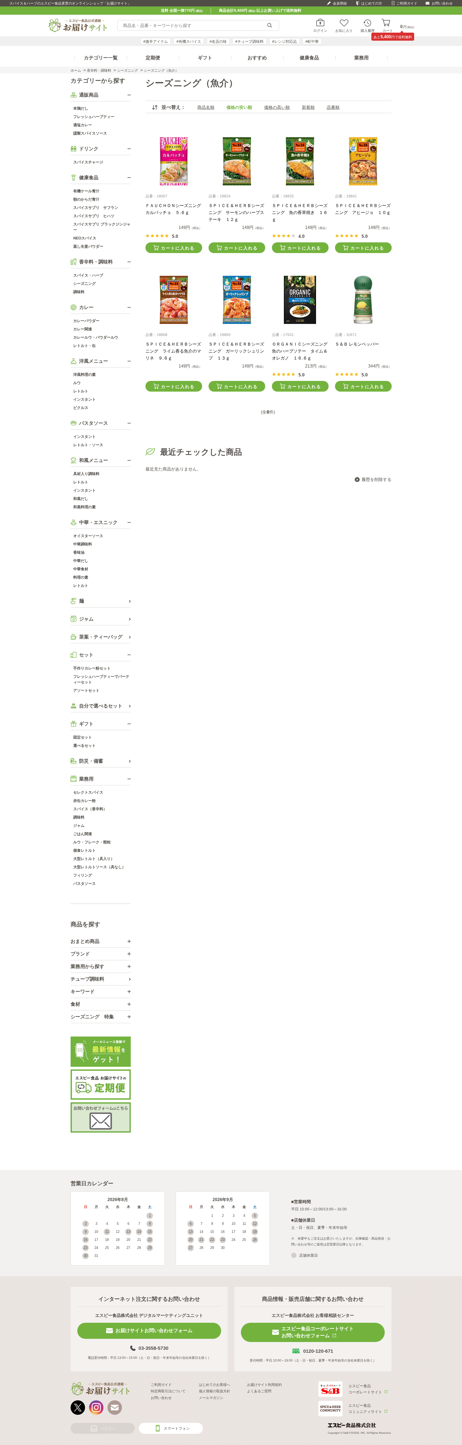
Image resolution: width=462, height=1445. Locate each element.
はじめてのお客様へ (214, 1385)
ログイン (320, 30)
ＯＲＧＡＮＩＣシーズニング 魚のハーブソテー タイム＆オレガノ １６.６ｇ (302, 351)
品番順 (333, 107)
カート (388, 30)
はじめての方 (371, 3)
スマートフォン (177, 1428)
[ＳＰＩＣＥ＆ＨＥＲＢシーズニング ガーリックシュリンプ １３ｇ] (237, 300)
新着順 (308, 107)
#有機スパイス (188, 41)
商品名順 (205, 107)
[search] (269, 25)
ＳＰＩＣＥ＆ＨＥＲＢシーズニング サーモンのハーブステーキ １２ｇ (236, 212)
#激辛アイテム (155, 41)
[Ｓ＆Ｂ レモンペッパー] (363, 300)
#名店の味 (218, 41)
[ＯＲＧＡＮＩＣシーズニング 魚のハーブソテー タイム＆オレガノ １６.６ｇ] (300, 300)
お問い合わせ (442, 3)
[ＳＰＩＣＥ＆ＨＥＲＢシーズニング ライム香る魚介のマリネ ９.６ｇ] (173, 300)
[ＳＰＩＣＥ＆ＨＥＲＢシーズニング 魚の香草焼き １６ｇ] (300, 161)
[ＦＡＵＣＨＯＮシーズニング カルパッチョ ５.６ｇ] (173, 161)
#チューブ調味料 (249, 41)
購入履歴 (368, 30)
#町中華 (312, 41)
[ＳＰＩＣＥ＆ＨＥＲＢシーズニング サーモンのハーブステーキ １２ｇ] (237, 161)
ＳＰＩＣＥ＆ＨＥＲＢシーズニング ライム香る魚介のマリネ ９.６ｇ (173, 351)
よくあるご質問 (259, 1391)
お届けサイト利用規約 (264, 1385)
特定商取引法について (168, 1391)
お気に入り (344, 30)
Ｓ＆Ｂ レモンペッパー (357, 344)
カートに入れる (178, 248)
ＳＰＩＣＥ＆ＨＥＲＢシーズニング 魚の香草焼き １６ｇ (300, 212)
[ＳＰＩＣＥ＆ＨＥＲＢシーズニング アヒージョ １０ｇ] (363, 161)
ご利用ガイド (406, 3)
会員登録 (340, 3)
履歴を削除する (376, 479)
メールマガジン (211, 1398)
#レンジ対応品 (284, 41)
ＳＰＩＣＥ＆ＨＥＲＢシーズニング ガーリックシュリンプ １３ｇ (236, 351)
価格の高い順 (277, 107)
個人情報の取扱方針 (214, 1391)
